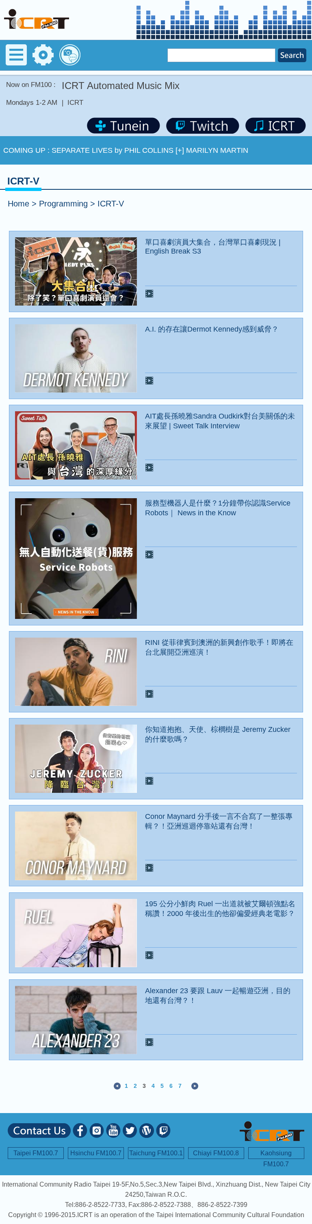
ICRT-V (111, 203)
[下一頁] (194, 1085)
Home (18, 203)
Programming (63, 203)
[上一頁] (117, 1085)
